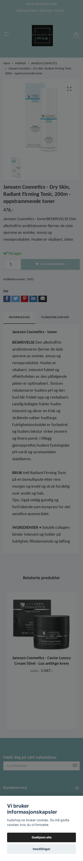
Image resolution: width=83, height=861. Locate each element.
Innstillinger (41, 849)
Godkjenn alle (42, 837)
